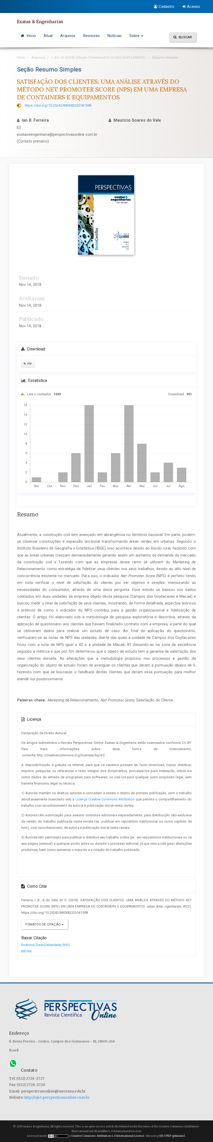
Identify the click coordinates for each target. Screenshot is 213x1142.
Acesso (193, 6)
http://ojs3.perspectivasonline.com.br (57, 1097)
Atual (48, 36)
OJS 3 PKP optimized (171, 1136)
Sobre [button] (135, 36)
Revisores (91, 36)
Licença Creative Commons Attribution (105, 799)
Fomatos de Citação (43, 924)
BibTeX (26, 951)
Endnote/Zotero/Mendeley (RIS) (45, 945)
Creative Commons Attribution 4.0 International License (107, 1136)
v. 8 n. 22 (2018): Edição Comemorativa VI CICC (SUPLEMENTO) (98, 57)
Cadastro (166, 6)
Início (30, 36)
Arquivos (67, 36)
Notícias (115, 36)
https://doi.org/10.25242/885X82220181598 (58, 105)
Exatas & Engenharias (40, 21)
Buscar (185, 37)
